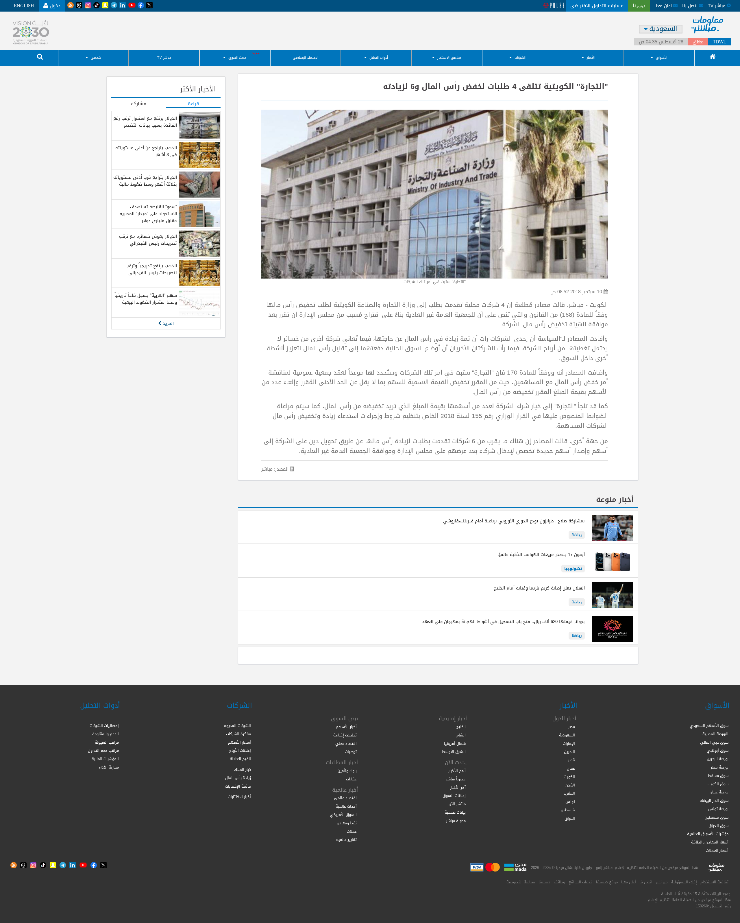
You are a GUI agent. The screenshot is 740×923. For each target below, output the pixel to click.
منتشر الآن (457, 804)
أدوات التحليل (378, 58)
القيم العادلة (240, 758)
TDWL (719, 42)
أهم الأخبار (457, 770)
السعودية (567, 735)
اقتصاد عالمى (345, 798)
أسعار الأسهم (239, 742)
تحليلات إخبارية (345, 735)
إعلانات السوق (454, 795)
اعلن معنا (663, 6)
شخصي (96, 58)
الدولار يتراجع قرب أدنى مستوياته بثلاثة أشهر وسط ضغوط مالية (145, 181)
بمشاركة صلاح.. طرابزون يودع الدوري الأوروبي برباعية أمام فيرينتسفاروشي (514, 520)
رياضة (576, 535)
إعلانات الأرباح (240, 750)
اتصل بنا (690, 6)
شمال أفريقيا (455, 743)
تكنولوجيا (573, 568)
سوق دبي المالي (714, 742)
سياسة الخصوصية (520, 882)
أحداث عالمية (346, 806)
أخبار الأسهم (346, 726)
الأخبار (591, 58)
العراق (570, 818)
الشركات (520, 58)
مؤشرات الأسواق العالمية (707, 833)
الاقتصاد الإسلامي (305, 58)
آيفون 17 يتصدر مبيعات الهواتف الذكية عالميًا (541, 554)
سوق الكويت (718, 784)
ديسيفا (544, 882)
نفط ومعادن (347, 823)
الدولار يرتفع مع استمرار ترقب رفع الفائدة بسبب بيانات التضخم (145, 122)
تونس (570, 801)
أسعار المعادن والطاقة (709, 842)
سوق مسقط (718, 775)
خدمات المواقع (581, 882)
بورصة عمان (719, 792)
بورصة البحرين (717, 758)
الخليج (461, 726)
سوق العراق (718, 825)
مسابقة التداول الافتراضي (597, 5)
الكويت (569, 776)
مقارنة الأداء (109, 767)
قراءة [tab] (193, 104)
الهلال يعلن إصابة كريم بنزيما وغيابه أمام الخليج (539, 588)
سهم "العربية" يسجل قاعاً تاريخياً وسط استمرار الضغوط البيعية (145, 299)
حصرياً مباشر (456, 779)
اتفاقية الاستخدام (715, 882)
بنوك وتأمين (347, 770)
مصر (571, 726)
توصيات (351, 751)
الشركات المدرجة (237, 725)
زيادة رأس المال (238, 778)
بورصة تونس (718, 809)
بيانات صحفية (455, 812)
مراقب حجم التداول (103, 750)
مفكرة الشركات (238, 734)
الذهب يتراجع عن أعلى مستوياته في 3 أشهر (146, 151)
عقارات (351, 779)
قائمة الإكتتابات (238, 786)
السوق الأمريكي (343, 814)
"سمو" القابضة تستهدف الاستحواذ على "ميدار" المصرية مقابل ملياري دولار (148, 213)
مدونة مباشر (456, 820)
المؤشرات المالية (105, 758)
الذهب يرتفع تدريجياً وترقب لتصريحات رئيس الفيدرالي (151, 269)
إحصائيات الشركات (104, 725)
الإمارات (569, 743)
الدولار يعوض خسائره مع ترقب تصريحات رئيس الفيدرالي (148, 240)
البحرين (569, 751)
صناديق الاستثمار (449, 58)
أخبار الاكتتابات (239, 796)
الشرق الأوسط (454, 751)
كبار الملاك (242, 769)
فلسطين (568, 810)
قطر (571, 760)
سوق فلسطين (716, 817)
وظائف (559, 882)
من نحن (661, 882)
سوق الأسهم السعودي (709, 725)
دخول (54, 5)
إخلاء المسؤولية (684, 882)
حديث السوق (237, 58)
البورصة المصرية (715, 734)
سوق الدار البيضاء (714, 800)
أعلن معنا (628, 882)
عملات (352, 831)
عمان (571, 768)
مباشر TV (164, 58)
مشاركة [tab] (138, 104)
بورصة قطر (719, 767)
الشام (461, 735)
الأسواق (661, 58)
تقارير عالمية (346, 839)
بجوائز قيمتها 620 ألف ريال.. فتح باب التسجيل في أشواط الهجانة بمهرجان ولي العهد (503, 621)
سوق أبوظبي (717, 750)
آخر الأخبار (458, 787)
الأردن (570, 785)
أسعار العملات (717, 850)
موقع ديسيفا (607, 882)
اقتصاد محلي (346, 743)
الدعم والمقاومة (105, 734)
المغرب (569, 793)
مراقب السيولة (107, 742)
